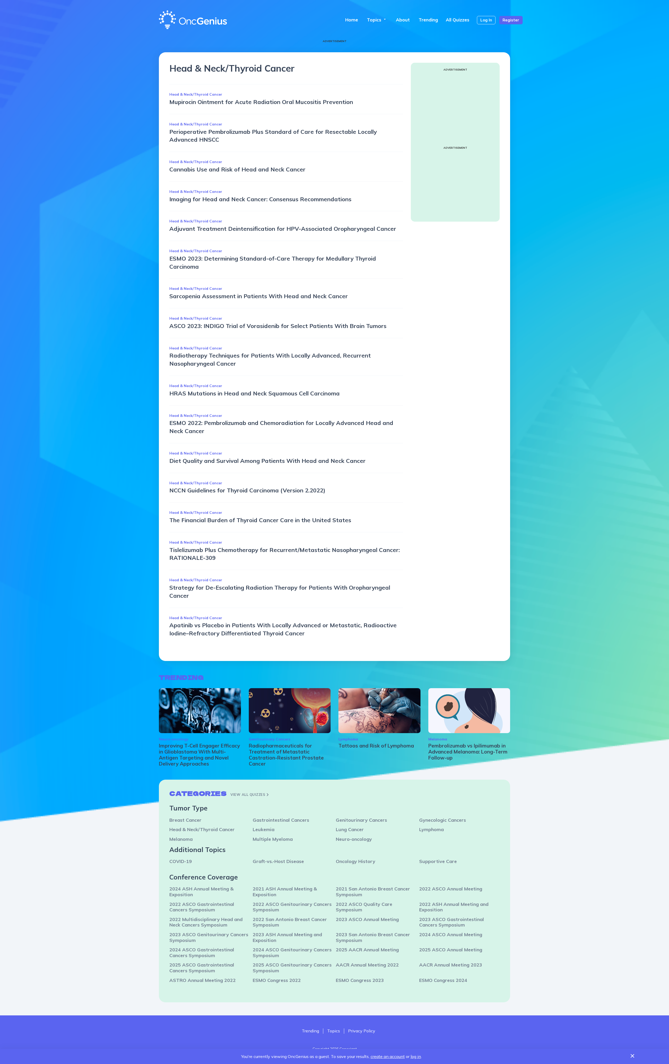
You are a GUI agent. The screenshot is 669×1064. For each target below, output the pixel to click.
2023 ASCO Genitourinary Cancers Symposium (208, 937)
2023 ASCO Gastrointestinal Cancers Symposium (451, 922)
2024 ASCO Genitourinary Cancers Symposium (292, 952)
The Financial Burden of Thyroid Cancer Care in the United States (260, 520)
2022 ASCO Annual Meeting (450, 889)
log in (416, 1056)
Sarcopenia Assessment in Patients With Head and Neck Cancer (258, 296)
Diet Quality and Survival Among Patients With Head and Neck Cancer (267, 460)
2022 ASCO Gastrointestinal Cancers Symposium (201, 907)
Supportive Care (438, 861)
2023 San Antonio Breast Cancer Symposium (373, 937)
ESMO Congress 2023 (360, 980)
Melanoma (437, 739)
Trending (428, 19)
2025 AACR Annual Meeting (367, 950)
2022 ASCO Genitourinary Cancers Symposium (292, 907)
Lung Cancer (350, 829)
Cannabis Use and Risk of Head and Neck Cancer (237, 169)
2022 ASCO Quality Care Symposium (364, 907)
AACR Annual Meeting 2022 (367, 965)
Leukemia (263, 829)
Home (351, 19)
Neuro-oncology (173, 739)
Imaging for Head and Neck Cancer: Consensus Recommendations (260, 199)
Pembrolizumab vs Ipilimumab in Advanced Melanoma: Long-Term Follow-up (467, 752)
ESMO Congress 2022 (277, 980)
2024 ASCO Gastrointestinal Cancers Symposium (201, 952)
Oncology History (355, 861)
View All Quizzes (248, 794)
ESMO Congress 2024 (443, 980)
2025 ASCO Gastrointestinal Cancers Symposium (201, 968)
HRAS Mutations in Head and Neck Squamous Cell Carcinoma (254, 393)
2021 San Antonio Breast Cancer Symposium (373, 892)
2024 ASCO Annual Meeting (450, 934)
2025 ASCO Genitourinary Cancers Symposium (292, 968)
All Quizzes (457, 19)
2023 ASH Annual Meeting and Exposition (287, 937)
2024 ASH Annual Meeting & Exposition (201, 892)
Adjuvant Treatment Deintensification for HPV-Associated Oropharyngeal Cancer (282, 228)
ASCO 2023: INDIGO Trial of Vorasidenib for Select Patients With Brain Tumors (278, 326)
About (403, 19)
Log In (486, 20)
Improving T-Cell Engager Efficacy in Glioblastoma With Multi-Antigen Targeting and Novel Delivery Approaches (199, 755)
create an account (388, 1056)
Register (511, 20)
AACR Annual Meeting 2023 (450, 965)
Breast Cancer (185, 820)
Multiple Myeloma (273, 839)
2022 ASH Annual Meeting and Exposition (453, 907)
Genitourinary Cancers (269, 739)
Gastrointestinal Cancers (281, 820)
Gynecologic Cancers (442, 820)
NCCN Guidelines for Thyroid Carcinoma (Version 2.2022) (247, 490)
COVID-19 (180, 861)
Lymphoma (348, 739)
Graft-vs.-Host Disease (278, 861)
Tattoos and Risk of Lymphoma (376, 746)
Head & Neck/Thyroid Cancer (195, 94)
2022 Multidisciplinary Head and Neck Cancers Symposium (206, 922)
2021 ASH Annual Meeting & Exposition (285, 892)
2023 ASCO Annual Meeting (367, 919)
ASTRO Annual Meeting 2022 (202, 980)
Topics (377, 19)
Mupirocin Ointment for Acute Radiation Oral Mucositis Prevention (261, 102)
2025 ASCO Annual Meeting (450, 950)
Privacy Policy (361, 1030)
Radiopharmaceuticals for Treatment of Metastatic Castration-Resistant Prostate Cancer (286, 755)
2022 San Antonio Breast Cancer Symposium (290, 922)
